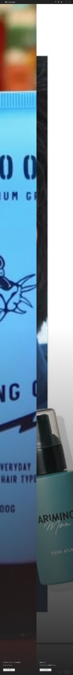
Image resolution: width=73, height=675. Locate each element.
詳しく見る (9, 669)
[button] (65, 672)
